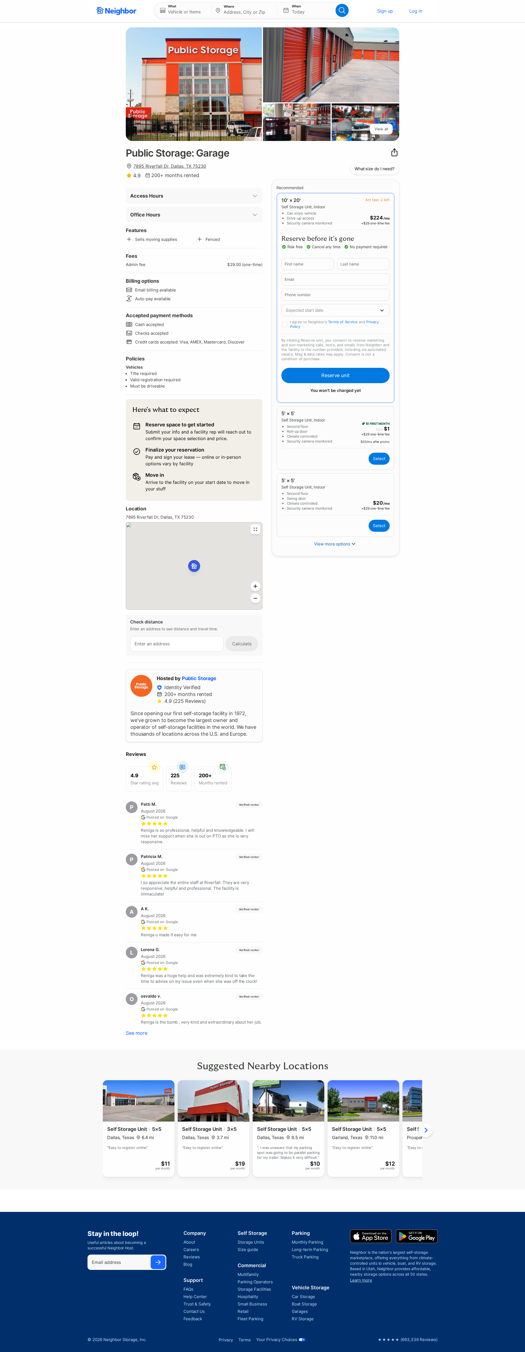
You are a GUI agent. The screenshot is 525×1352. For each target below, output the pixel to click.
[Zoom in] (255, 586)
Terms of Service (343, 322)
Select (379, 458)
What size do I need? (375, 168)
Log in (415, 11)
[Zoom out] (255, 598)
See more (136, 1033)
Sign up (385, 11)
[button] (183, 10)
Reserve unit (335, 375)
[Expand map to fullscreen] (255, 529)
